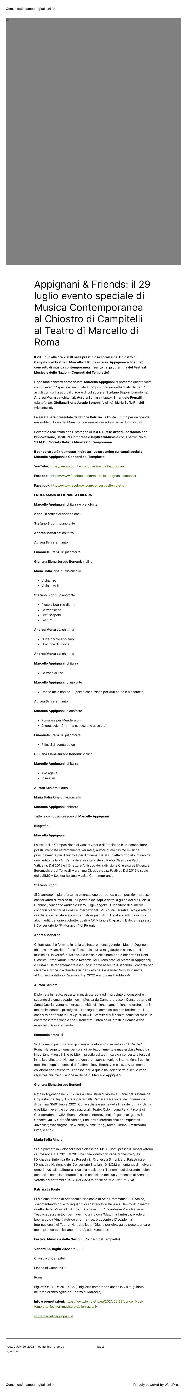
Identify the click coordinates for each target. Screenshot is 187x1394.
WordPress (173, 1385)
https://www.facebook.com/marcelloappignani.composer (93, 476)
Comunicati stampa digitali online (30, 9)
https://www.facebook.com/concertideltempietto (87, 485)
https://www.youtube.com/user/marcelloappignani (87, 466)
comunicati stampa (51, 1346)
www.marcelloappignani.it (53, 1316)
